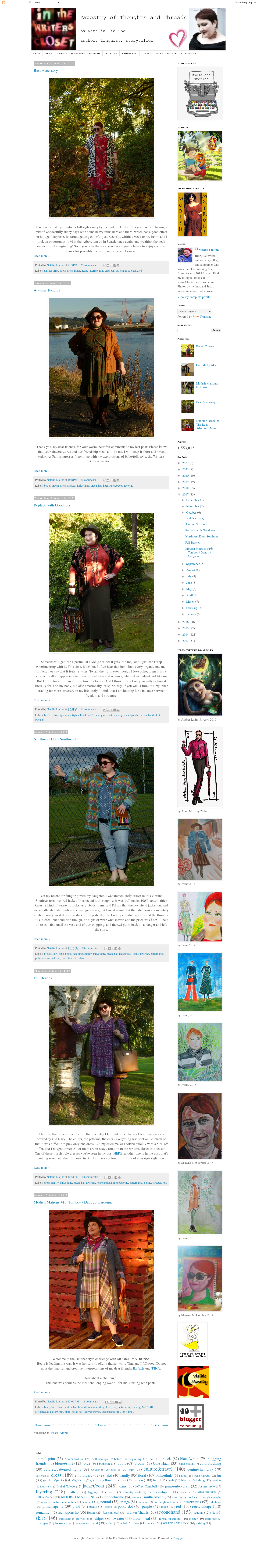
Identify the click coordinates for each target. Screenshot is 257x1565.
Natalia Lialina (208, 250)
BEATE (138, 1368)
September (193, 564)
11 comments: (91, 1401)
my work (44, 1502)
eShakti (71, 485)
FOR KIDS (147, 53)
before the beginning (127, 1459)
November (193, 506)
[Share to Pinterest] (118, 265)
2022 (186, 463)
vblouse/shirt (81, 1523)
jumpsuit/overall (177, 1486)
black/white (189, 1458)
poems (108, 1507)
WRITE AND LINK (176, 1523)
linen (111, 1491)
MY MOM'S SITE (189, 53)
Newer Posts (42, 1425)
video (109, 1523)
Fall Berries (43, 977)
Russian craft (111, 1512)
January (191, 614)
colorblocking (210, 1463)
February (192, 608)
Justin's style (206, 1486)
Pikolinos (215, 1502)
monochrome (120, 1183)
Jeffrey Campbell (146, 1486)
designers (41, 1476)
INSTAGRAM (111, 53)
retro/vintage (202, 1506)
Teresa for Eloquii (170, 1518)
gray (123, 1479)
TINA (155, 1368)
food (184, 1475)
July (189, 576)
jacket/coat (116, 485)
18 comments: (90, 948)
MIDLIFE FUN (207, 1492)
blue (61, 954)
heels (84, 270)
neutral (105, 1501)
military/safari (45, 1497)
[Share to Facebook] (114, 265)
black (167, 1458)
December (193, 500)
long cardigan (107, 270)
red (140, 270)
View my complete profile (193, 297)
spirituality (65, 1519)
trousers (61, 1522)
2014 (186, 634)
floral (77, 270)
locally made (133, 1492)
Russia (91, 1512)
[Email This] (104, 265)
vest (164, 1183)
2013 (186, 641)
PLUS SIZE (62, 53)
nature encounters (64, 1502)
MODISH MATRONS (78, 1496)
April (190, 595)
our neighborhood (165, 1502)
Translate (205, 316)
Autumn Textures (47, 290)
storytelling (82, 1519)
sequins (198, 1512)
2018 (186, 488)
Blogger (178, 1538)
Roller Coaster (205, 346)
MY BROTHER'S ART (166, 53)
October (191, 512)
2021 (186, 469)
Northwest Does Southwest (55, 738)
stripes (99, 1518)
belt (152, 1459)
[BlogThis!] (108, 265)
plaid (67, 1412)
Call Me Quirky (206, 365)
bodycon (104, 1463)
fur (219, 1475)
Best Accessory (46, 70)
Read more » (42, 255)
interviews (46, 1486)
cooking (95, 1469)
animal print (51, 270)
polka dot (40, 958)
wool (151, 1522)
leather (72, 1491)
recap (164, 1506)
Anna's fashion (74, 1459)
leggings (93, 1492)
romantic (42, 1512)
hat (100, 485)
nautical (88, 1502)
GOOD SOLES (78, 53)
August (191, 570)
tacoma (136, 1518)
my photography (211, 1497)
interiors (216, 1480)
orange (124, 1501)
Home (102, 1425)
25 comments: (89, 265)
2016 (186, 622)
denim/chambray (82, 954)
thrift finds (68, 958)
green (94, 485)
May (189, 589)
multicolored (154, 1496)
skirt (157, 715)
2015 (186, 628)
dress (70, 270)
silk (118, 1412)
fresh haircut (202, 1475)
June (189, 582)
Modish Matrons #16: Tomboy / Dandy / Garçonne (73, 1202)
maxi (183, 1491)
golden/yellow (101, 1479)
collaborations (187, 1464)
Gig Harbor (78, 1480)
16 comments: (89, 709)
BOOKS (48, 53)
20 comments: (89, 480)
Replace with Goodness (52, 504)
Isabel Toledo (66, 1486)
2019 (186, 482)
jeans (136, 954)
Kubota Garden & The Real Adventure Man (207, 424)
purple (147, 1183)
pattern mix (122, 270)
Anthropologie (100, 1459)
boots (63, 270)
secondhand (147, 715)
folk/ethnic (83, 485)
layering (93, 270)
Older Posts (161, 1425)
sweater (39, 719)
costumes (111, 1469)
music (175, 1497)
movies (135, 1497)
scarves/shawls (92, 1412)
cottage (128, 1469)
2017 (186, 494)
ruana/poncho (131, 715)
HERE (117, 1153)
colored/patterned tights (65, 715)
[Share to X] (111, 265)
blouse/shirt (51, 954)
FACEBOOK (94, 53)
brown (55, 485)
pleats (133, 270)
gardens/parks (53, 1479)
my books (189, 1497)
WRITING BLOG (129, 53)
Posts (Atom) (59, 1433)
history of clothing (193, 1480)
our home (143, 1502)
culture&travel (158, 1468)
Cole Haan (57, 1407)
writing (200, 1523)
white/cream (129, 1522)
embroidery (97, 1407)
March (190, 601)
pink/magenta (52, 1506)
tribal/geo (80, 958)
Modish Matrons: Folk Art (207, 385)
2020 (186, 475)
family (55, 1183)
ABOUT (36, 53)
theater (193, 1518)
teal (147, 1518)
